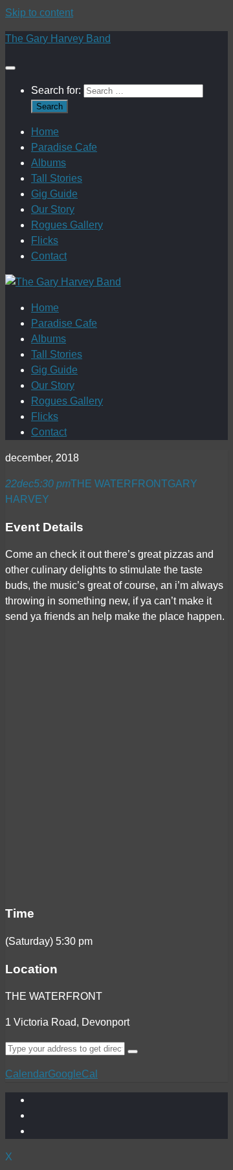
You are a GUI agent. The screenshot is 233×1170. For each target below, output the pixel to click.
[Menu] (10, 68)
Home (45, 131)
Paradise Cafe (64, 147)
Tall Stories (56, 178)
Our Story (52, 209)
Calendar (26, 1073)
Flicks (44, 240)
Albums (48, 162)
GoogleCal (73, 1073)
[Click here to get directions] (133, 1052)
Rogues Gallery (67, 224)
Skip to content (39, 12)
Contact (49, 255)
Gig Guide (54, 193)
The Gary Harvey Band (58, 38)
